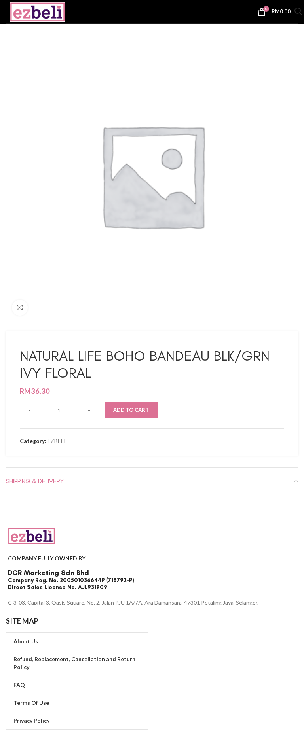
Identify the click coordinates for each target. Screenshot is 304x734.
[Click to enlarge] (20, 308)
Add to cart (131, 410)
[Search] (298, 12)
